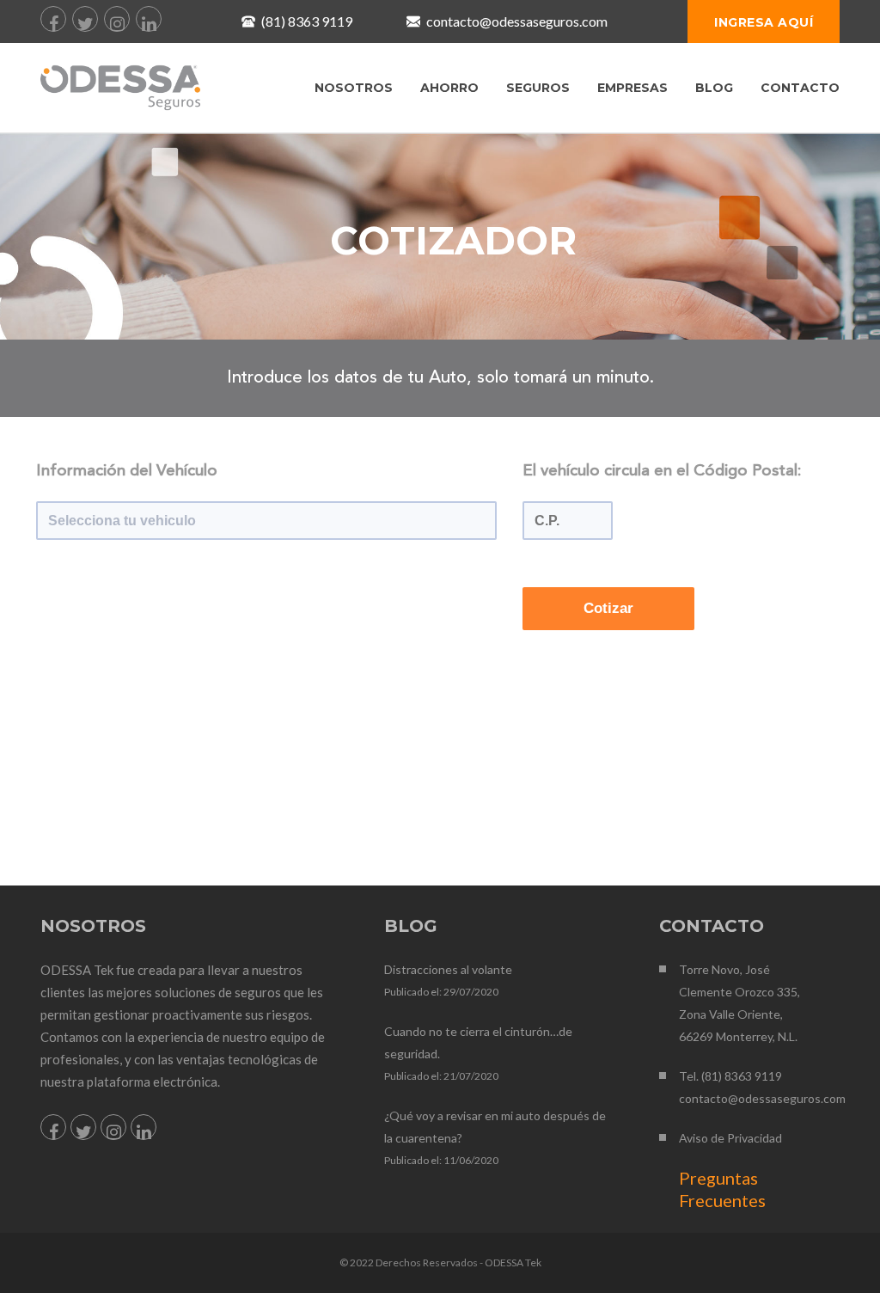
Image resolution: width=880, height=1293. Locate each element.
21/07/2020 (470, 1075)
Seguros (538, 87)
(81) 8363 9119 (306, 21)
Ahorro (449, 87)
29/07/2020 (470, 991)
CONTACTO (800, 87)
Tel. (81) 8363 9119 (730, 1076)
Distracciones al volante (448, 969)
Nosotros (354, 87)
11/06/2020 (470, 1160)
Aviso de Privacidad (730, 1138)
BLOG (714, 87)
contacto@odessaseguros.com (517, 21)
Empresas (632, 87)
